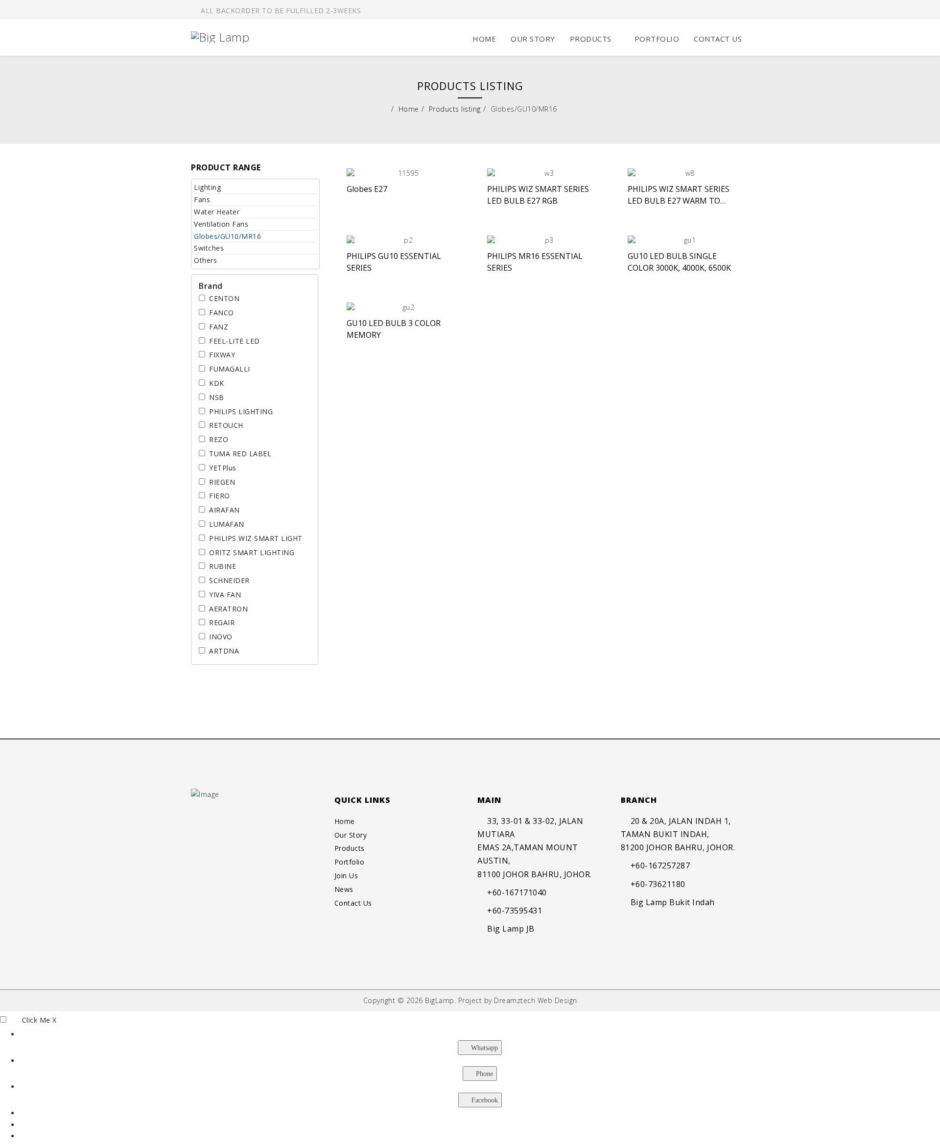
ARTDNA (224, 650)
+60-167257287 (660, 865)
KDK (216, 383)
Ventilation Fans (221, 224)
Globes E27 (367, 189)
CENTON (224, 298)
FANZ (218, 326)
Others (205, 260)
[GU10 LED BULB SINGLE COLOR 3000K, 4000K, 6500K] (686, 240)
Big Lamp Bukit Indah (673, 902)
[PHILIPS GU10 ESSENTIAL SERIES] (405, 240)
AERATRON (228, 608)
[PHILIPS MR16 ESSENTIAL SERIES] (545, 240)
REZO (218, 439)
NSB (216, 397)
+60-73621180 (658, 884)
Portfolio (657, 39)
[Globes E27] (405, 173)
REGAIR (222, 622)
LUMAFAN (226, 524)
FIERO (219, 495)
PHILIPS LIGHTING (241, 411)
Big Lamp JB (511, 928)
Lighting (207, 187)
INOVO (221, 636)
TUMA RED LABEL (240, 453)
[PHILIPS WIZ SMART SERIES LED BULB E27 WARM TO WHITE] (686, 173)
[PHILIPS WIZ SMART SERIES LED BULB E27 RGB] (545, 173)
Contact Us (718, 39)
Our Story (533, 39)
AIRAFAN (224, 510)
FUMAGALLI (229, 369)
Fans (202, 199)
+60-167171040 (517, 892)
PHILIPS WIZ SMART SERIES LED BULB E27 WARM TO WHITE (678, 201)
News (343, 889)
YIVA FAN (225, 594)
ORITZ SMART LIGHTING (251, 552)
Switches (209, 248)
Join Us (346, 875)
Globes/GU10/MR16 (227, 236)
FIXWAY (222, 354)
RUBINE (222, 566)
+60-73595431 (514, 910)
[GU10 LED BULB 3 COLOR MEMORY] (405, 307)
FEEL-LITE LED (234, 341)
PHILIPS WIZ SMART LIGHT (256, 538)
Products (590, 39)
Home (484, 39)
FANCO (221, 312)
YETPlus (222, 467)
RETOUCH (226, 425)
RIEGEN (222, 482)
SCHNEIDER (229, 580)
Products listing (455, 109)
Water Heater (216, 211)
